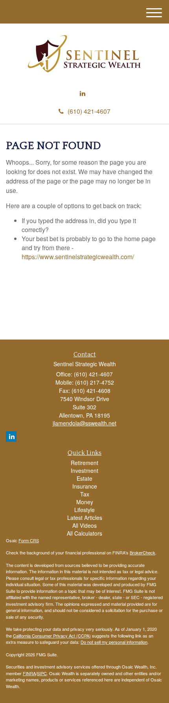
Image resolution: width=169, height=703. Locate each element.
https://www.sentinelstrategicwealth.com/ (78, 256)
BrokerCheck (142, 552)
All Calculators (84, 533)
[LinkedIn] (82, 93)
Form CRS (28, 540)
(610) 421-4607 (89, 111)
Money (84, 502)
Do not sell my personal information (114, 642)
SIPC (42, 673)
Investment (84, 470)
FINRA (29, 673)
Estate (84, 478)
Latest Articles (84, 517)
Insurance (84, 486)
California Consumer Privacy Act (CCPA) (52, 635)
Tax (84, 494)
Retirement (84, 463)
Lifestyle (84, 510)
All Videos (84, 525)
